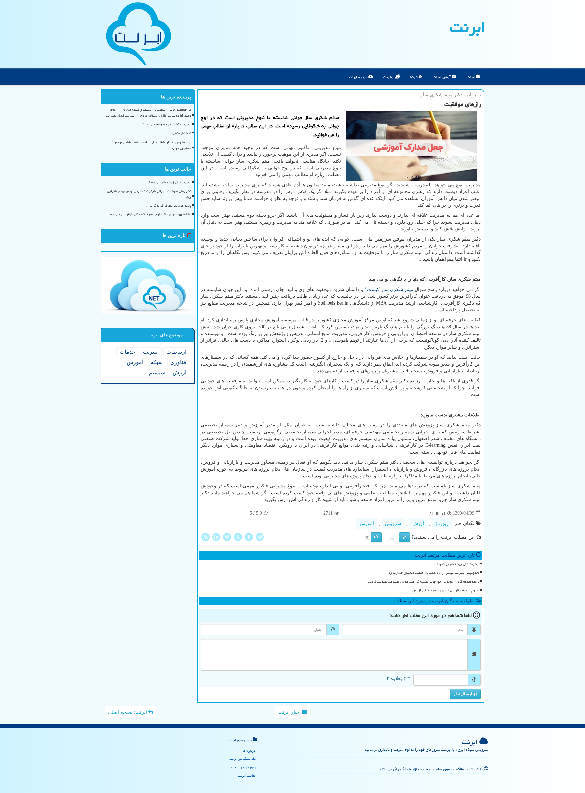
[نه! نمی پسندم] (376, 537)
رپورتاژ (442, 523)
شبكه (157, 362)
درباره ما (249, 750)
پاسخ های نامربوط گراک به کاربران (168, 205)
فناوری (178, 362)
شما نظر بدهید (181, 133)
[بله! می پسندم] (404, 537)
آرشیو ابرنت (442, 76)
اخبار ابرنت (290, 712)
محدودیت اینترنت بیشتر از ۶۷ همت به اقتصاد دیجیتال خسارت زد (434, 572)
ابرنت (467, 27)
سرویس (393, 523)
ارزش (418, 523)
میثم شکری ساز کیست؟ (389, 289)
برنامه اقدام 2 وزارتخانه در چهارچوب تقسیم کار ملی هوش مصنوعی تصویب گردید (423, 581)
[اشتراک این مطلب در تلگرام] (259, 536)
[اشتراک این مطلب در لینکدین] (216, 536)
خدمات (127, 352)
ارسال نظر (463, 694)
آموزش (367, 523)
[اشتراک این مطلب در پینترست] (227, 536)
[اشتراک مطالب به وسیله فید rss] (205, 536)
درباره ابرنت (358, 76)
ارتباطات (176, 352)
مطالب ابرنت (247, 775)
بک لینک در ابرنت (242, 758)
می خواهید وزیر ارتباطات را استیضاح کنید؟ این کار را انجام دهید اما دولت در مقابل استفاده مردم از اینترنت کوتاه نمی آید (148, 112)
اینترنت (389, 76)
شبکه (414, 76)
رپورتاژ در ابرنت (243, 767)
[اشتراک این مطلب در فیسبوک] (249, 536)
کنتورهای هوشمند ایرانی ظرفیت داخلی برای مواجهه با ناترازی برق (149, 194)
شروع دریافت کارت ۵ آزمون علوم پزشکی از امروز (444, 590)
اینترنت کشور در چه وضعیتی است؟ (166, 124)
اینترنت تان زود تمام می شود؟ (458, 564)
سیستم (157, 372)
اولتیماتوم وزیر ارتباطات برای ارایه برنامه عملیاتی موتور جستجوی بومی (152, 145)
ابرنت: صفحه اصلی (128, 712)
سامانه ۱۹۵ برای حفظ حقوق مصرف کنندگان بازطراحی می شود (150, 214)
